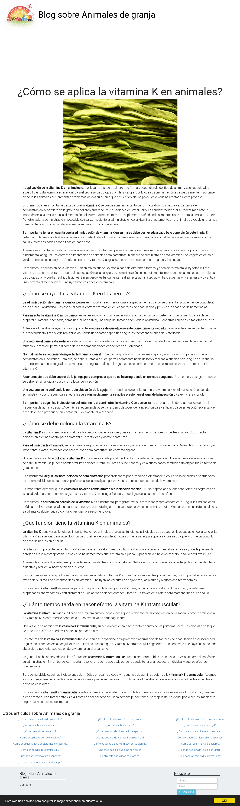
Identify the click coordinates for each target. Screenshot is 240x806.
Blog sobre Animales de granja (96, 15)
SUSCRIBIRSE (186, 792)
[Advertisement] (120, 56)
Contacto (25, 784)
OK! (224, 800)
